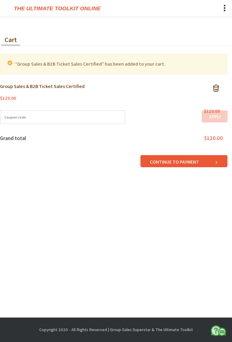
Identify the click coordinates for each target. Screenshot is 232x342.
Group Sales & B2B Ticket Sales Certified (42, 86)
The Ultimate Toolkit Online (57, 8)
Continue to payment (175, 162)
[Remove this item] (216, 87)
